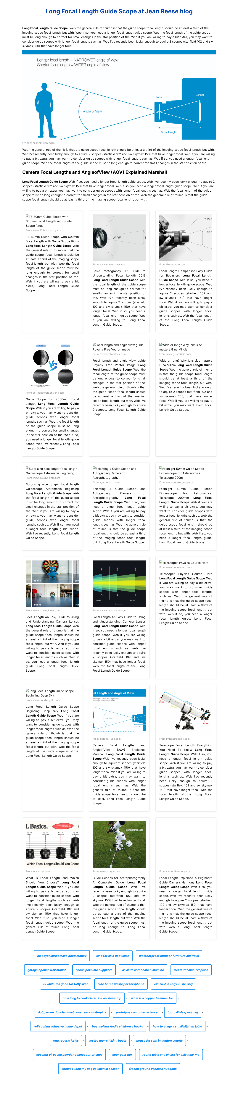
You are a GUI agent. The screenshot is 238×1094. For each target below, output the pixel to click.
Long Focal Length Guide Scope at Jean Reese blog (119, 11)
